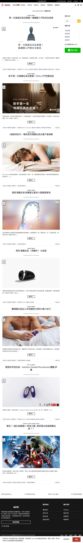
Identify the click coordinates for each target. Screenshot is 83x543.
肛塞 (53, 69)
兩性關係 (25, 423)
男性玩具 (36, 5)
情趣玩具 (36, 69)
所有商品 (23, 5)
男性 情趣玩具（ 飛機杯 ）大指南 (31, 250)
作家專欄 (67, 30)
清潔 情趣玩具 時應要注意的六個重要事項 (31, 192)
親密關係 (28, 360)
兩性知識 (15, 5)
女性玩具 (29, 5)
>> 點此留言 (57, 69)
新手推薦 (49, 69)
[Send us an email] (8, 526)
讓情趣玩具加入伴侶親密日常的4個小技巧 (31, 309)
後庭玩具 (31, 69)
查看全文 (31, 63)
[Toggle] (80, 30)
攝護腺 (44, 69)
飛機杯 (32, 302)
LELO (23, 69)
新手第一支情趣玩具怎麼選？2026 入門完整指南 (31, 76)
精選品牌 (57, 5)
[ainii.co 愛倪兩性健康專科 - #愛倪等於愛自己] (5, 5)
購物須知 (70, 1)
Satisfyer (27, 69)
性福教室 (29, 132)
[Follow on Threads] (6, 526)
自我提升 (67, 40)
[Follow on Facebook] (2, 526)
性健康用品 (50, 5)
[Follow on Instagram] (4, 526)
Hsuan (37, 80)
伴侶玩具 (42, 5)
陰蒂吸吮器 (48, 127)
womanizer (28, 127)
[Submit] (79, 21)
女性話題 (29, 423)
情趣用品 (41, 69)
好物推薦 (29, 15)
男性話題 (37, 423)
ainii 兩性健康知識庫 (61, 1)
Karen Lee (37, 22)
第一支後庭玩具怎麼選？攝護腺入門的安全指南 (31, 18)
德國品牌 (33, 419)
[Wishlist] (78, 5)
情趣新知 (33, 15)
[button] (75, 5)
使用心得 (29, 364)
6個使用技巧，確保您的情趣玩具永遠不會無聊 (31, 134)
